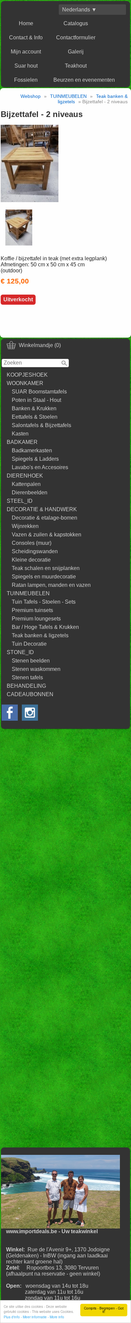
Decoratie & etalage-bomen (44, 518)
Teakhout (76, 66)
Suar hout (26, 66)
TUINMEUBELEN (28, 593)
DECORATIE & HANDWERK (42, 509)
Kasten (20, 434)
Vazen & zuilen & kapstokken (46, 534)
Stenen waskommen (36, 669)
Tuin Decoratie (29, 644)
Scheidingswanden (35, 551)
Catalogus (75, 23)
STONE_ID (20, 652)
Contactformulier (75, 37)
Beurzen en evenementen (84, 80)
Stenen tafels (27, 677)
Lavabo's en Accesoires (40, 467)
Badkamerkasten (32, 450)
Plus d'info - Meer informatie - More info (34, 1316)
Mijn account (26, 51)
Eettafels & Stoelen (34, 417)
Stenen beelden (31, 661)
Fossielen (26, 80)
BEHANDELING (26, 686)
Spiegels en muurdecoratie (44, 576)
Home (26, 23)
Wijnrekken (25, 526)
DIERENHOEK (25, 476)
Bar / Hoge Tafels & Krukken (45, 627)
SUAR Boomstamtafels (39, 391)
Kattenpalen (26, 484)
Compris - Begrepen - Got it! (104, 1310)
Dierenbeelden (29, 492)
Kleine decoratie (31, 560)
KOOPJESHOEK (27, 375)
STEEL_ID (20, 501)
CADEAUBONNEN (30, 694)
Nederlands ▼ (79, 9)
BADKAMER (22, 442)
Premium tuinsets (32, 610)
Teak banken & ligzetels (40, 635)
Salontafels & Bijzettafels (41, 425)
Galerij (76, 51)
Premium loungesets (36, 618)
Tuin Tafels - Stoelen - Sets (44, 602)
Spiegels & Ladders (35, 459)
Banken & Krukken (34, 408)
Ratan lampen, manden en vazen (51, 585)
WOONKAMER (25, 383)
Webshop (30, 96)
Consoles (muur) (31, 543)
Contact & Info (26, 37)
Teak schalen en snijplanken (46, 568)
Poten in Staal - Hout (36, 400)
